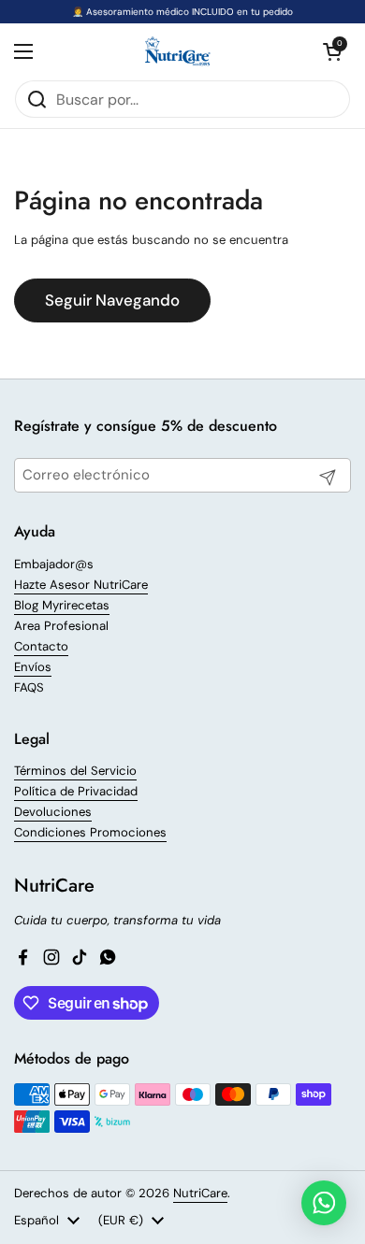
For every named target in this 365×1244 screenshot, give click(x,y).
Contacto (41, 646)
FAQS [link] (29, 687)
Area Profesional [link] (61, 626)
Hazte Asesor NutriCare (81, 585)
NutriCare (200, 1193)
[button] (332, 51)
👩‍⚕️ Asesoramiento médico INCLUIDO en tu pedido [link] (182, 12)
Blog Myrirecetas (62, 605)
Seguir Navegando (112, 300)
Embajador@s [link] (54, 564)
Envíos (32, 667)
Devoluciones (53, 812)
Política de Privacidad (76, 791)
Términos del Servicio (75, 771)
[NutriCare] (177, 52)
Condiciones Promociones (90, 832)
